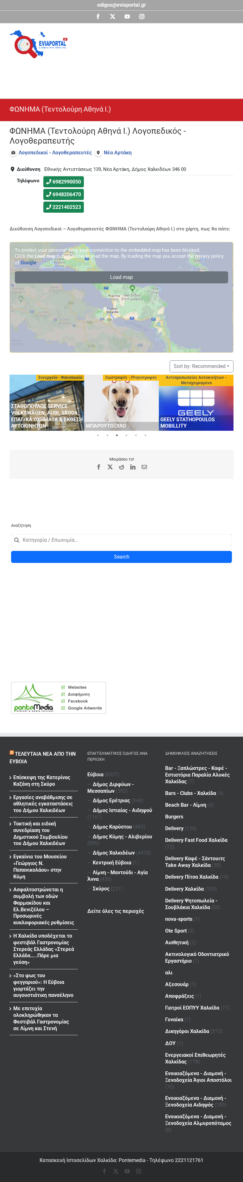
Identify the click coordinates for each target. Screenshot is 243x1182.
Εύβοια (95, 775)
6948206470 (67, 194)
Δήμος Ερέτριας (111, 801)
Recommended (200, 366)
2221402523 (67, 207)
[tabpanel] (46, 403)
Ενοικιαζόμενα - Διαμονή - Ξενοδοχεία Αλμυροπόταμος (198, 1120)
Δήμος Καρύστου (112, 827)
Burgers (174, 817)
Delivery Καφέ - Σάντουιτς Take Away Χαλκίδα (195, 862)
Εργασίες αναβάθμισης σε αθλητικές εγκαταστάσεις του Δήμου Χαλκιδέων (43, 804)
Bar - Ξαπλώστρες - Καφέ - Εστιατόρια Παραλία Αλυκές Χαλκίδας (197, 775)
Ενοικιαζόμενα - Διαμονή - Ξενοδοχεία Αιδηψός (195, 1101)
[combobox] (121, 540)
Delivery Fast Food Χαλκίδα (196, 840)
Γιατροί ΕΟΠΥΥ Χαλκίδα (192, 1008)
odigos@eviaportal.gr (121, 5)
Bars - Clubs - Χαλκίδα (190, 793)
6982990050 (67, 182)
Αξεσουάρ (177, 984)
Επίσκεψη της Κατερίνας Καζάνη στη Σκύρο (41, 780)
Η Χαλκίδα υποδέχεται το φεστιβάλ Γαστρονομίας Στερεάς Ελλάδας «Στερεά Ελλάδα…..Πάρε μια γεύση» (43, 949)
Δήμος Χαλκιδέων (114, 853)
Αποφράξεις (179, 996)
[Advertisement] (124, 75)
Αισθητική (177, 943)
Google (29, 263)
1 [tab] (98, 435)
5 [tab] (136, 435)
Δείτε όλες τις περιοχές (115, 911)
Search (121, 557)
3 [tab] (117, 435)
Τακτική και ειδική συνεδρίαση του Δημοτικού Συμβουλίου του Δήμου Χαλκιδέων (40, 833)
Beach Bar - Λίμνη (185, 805)
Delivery (174, 828)
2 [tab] (107, 435)
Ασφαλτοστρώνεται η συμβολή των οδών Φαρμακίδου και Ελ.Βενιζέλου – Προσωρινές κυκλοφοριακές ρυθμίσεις (43, 906)
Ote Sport (176, 931)
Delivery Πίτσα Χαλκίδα (191, 877)
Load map (121, 277)
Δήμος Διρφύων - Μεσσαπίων (110, 787)
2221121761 (189, 1160)
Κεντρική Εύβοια (112, 863)
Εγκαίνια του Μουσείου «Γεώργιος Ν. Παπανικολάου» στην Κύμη (40, 866)
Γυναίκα (174, 1020)
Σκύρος (101, 889)
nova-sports (178, 919)
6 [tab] (145, 435)
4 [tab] (126, 435)
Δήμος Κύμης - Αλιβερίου (122, 837)
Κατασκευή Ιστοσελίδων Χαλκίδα (78, 1160)
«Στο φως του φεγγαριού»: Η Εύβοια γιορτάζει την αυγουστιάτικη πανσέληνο (43, 985)
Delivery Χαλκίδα (184, 889)
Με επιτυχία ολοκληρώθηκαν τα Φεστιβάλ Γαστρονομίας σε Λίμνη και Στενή (41, 1018)
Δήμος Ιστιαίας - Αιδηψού (122, 810)
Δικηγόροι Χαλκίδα (187, 1031)
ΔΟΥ (170, 1043)
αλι (168, 973)
